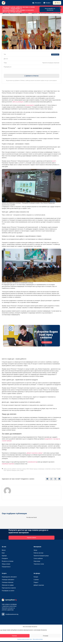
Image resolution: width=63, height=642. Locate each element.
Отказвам (45, 635)
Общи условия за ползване (38, 639)
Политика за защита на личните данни (24, 639)
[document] (31, 321)
